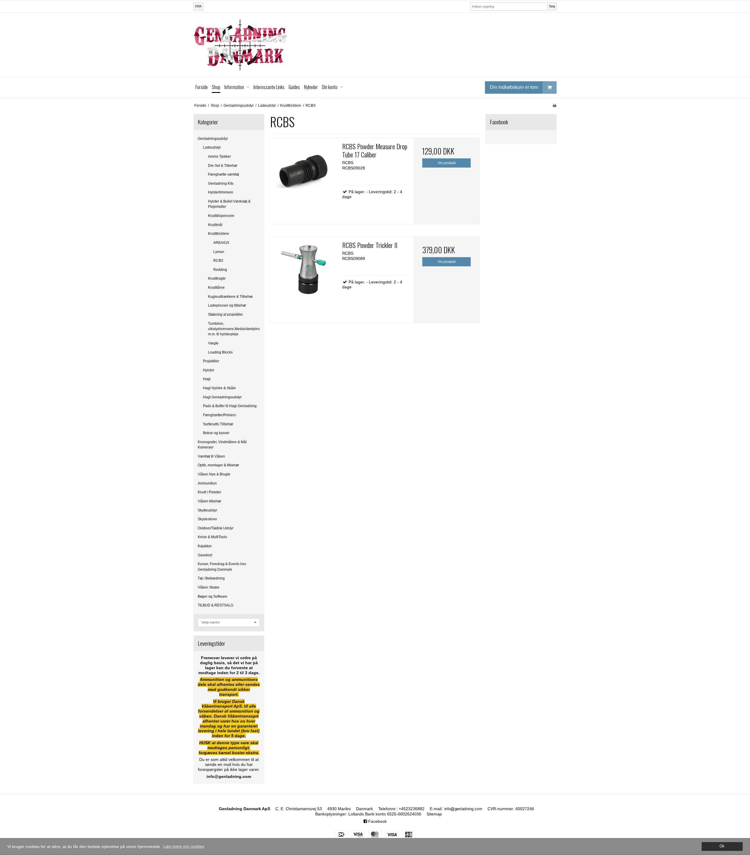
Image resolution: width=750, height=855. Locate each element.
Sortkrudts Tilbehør (218, 424)
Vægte (213, 343)
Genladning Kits (220, 183)
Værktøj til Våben (211, 456)
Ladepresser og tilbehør (227, 305)
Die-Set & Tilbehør (222, 166)
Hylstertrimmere (220, 192)
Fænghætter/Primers (219, 415)
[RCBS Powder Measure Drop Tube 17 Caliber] (303, 171)
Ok (722, 846)
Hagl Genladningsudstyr (222, 397)
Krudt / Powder (209, 492)
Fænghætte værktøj (223, 174)
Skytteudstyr (207, 510)
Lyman (218, 252)
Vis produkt (447, 163)
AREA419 (221, 243)
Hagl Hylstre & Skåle (219, 388)
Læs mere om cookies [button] (183, 846)
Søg (552, 6)
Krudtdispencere (221, 216)
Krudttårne (216, 287)
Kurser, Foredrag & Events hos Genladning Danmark (222, 566)
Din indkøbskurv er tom (514, 87)
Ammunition (207, 483)
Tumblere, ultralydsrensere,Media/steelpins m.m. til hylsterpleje (234, 329)
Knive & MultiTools (212, 537)
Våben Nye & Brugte (214, 474)
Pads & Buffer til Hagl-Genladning (230, 406)
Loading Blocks (220, 352)
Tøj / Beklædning (211, 578)
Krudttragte (217, 278)
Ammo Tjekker (219, 156)
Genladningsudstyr (213, 139)
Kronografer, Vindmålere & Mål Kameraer (222, 444)
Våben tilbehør (209, 501)
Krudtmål (215, 225)
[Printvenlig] (554, 105)
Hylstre (208, 370)
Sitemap (434, 814)
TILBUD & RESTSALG (215, 605)
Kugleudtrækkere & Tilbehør (230, 297)
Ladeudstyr (212, 147)
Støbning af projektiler (225, 314)
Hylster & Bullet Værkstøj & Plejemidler (229, 204)
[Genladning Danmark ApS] (375, 45)
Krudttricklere (218, 234)
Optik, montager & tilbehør (218, 465)
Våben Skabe (208, 587)
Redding (220, 270)
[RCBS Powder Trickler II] (303, 269)
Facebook (377, 821)
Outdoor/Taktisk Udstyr (215, 528)
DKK (198, 6)
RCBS (218, 261)
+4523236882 (412, 808)
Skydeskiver (207, 519)
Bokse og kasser (216, 433)
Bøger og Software (212, 596)
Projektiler (211, 361)
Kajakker (205, 546)
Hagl (207, 379)
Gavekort (205, 555)
